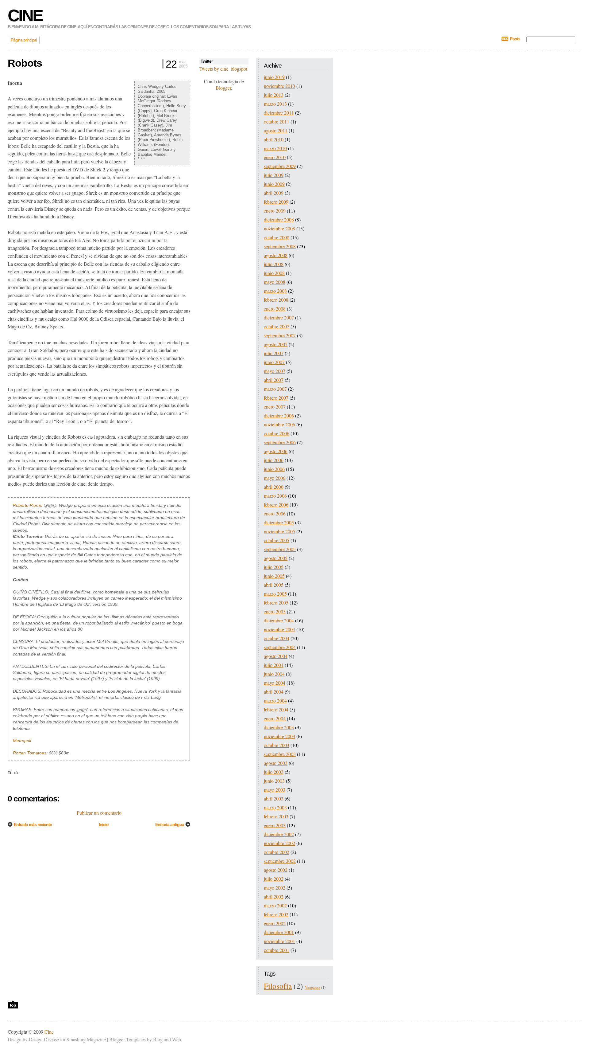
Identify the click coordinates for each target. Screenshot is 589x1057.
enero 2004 (275, 718)
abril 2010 (273, 139)
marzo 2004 (275, 700)
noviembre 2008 (279, 228)
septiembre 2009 (280, 166)
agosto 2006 (275, 451)
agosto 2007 (275, 344)
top (13, 1005)
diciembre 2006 (279, 415)
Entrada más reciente (33, 824)
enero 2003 (275, 825)
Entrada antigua (169, 824)
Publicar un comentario (99, 812)
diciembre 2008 (279, 219)
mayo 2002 (274, 887)
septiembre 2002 (280, 861)
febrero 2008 (276, 299)
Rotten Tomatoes (29, 752)
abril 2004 (273, 691)
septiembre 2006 (280, 442)
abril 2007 (273, 380)
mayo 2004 (274, 682)
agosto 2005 (275, 558)
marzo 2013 (275, 103)
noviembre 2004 (279, 629)
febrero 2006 (276, 504)
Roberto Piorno (27, 505)
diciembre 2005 (279, 522)
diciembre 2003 (279, 727)
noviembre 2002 (279, 843)
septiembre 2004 (280, 647)
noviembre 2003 (279, 736)
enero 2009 (275, 210)
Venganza (312, 987)
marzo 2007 (275, 389)
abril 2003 (273, 798)
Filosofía (278, 986)
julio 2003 (273, 772)
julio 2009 (273, 175)
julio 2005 (273, 567)
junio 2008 (274, 273)
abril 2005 (273, 584)
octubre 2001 (276, 950)
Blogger (223, 87)
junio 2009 (274, 184)
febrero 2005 (276, 602)
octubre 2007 (276, 326)
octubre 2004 (276, 638)
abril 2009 (273, 193)
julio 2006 (273, 460)
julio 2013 (273, 95)
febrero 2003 (276, 816)
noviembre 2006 (279, 424)
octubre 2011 (276, 121)
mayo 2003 (274, 789)
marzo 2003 (275, 807)
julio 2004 (273, 665)
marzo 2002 (275, 905)
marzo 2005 (275, 593)
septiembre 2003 (280, 754)
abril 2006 (273, 486)
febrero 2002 (276, 914)
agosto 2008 (275, 255)
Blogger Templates (127, 1039)
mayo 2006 (274, 478)
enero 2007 (275, 406)
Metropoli (22, 740)
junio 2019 (274, 77)
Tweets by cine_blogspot (223, 68)
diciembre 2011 (279, 112)
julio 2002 (273, 878)
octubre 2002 (276, 852)
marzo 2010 (275, 148)
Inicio (104, 824)
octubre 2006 (276, 433)
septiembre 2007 (280, 335)
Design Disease (44, 1039)
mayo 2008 (274, 282)
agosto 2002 (275, 870)
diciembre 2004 (279, 620)
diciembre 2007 (279, 317)
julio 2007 (273, 353)
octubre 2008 (276, 237)
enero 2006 (275, 513)
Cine (25, 15)
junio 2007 (274, 362)
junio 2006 (274, 469)
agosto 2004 (275, 656)
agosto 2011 (275, 130)
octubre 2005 (276, 540)
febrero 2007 (276, 397)
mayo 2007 (274, 371)
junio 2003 (274, 780)
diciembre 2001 (279, 932)
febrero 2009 (276, 201)
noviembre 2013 (279, 86)
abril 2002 (273, 896)
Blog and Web (167, 1039)
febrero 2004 (276, 709)
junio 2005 (274, 576)
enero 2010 (275, 157)
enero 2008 (275, 308)
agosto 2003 (275, 763)
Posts (515, 38)
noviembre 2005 (279, 531)
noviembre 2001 (279, 941)
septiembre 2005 (280, 549)
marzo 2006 (275, 495)
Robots (25, 63)
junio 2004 (274, 674)
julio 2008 (273, 264)
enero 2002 (275, 923)
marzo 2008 (275, 291)
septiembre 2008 (280, 246)
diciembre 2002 (279, 834)
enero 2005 (275, 611)
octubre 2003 (276, 745)
